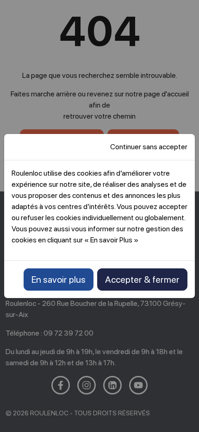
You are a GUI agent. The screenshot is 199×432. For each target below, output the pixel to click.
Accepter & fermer (142, 279)
